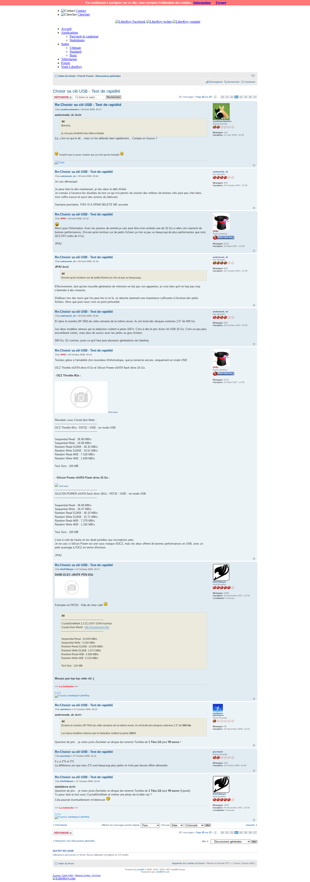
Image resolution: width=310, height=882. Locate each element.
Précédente (61, 825)
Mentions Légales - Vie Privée (88, 875)
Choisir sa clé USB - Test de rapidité (86, 91)
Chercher (84, 14)
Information (202, 2)
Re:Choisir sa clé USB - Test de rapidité (88, 105)
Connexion (249, 82)
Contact (81, 10)
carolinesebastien (69, 109)
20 (222, 97)
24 (241, 97)
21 (227, 97)
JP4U (63, 218)
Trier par (165, 825)
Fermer (221, 2)
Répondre (58, 96)
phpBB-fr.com (162, 872)
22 (231, 97)
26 (250, 97)
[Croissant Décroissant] (198, 825)
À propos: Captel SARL (63, 875)
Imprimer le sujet (253, 75)
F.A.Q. (58, 692)
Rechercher (233, 82)
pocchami (65, 756)
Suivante (250, 825)
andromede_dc (68, 176)
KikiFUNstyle (67, 569)
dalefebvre (65, 709)
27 (255, 97)
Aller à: (205, 841)
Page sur (204, 97)
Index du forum (66, 76)
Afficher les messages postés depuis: (121, 825)
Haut (254, 165)
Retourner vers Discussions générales (75, 841)
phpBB (140, 869)
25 (245, 97)
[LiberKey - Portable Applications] (64, 878)
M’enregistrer (216, 82)
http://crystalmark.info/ (97, 627)
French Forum (85, 76)
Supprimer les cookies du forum (188, 863)
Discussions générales (108, 76)
